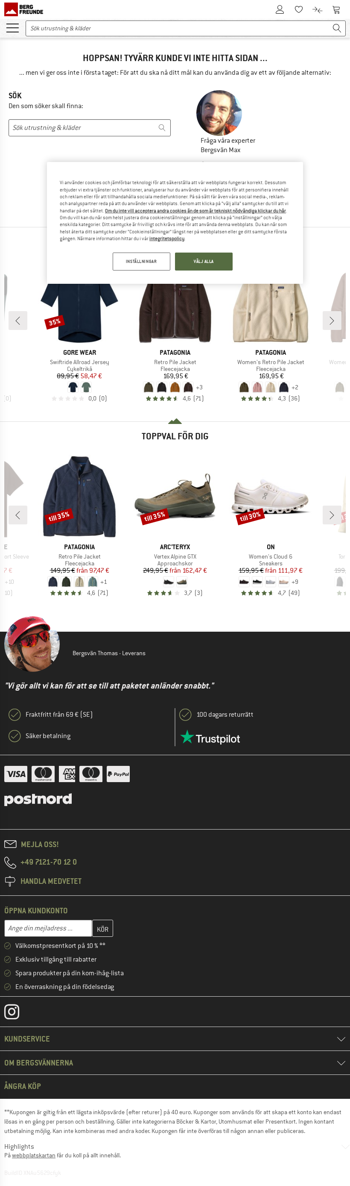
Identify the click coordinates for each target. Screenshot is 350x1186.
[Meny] (12, 27)
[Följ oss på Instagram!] (18, 1014)
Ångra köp (22, 1086)
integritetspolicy (166, 238)
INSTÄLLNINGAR (141, 261)
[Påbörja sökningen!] (337, 28)
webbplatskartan (33, 1155)
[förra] (18, 320)
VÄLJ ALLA (204, 261)
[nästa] (332, 320)
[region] (175, 223)
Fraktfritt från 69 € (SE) (59, 714)
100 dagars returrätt (225, 714)
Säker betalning (48, 736)
